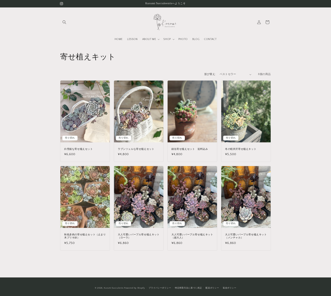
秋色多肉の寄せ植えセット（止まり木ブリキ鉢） (85, 236)
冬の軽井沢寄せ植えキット (240, 149)
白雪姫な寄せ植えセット (78, 149)
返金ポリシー (229, 288)
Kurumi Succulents (113, 288)
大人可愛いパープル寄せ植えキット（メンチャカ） (246, 236)
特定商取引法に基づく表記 (188, 288)
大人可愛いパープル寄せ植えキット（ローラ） (139, 236)
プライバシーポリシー (160, 288)
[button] (64, 22)
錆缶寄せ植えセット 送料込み (189, 149)
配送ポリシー (212, 288)
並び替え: (210, 74)
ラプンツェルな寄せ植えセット (136, 149)
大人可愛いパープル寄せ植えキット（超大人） (192, 236)
